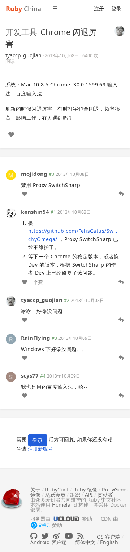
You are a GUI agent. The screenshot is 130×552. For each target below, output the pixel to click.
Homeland (64, 504)
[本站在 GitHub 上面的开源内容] (33, 536)
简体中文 (85, 542)
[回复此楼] (121, 194)
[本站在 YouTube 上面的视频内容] (69, 536)
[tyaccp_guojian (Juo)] (119, 30)
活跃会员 (55, 494)
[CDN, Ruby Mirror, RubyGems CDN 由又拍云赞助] (40, 525)
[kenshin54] (11, 212)
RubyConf (57, 489)
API (89, 494)
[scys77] (11, 376)
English (109, 542)
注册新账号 (40, 448)
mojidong (34, 173)
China (23, 8)
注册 (99, 8)
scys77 (30, 375)
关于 (35, 489)
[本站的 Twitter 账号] (45, 536)
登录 (116, 8)
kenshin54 (35, 211)
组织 (75, 494)
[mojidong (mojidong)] (11, 174)
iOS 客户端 (107, 536)
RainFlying (35, 337)
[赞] (11, 134)
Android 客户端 (48, 542)
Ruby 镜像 (85, 489)
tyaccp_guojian (23, 55)
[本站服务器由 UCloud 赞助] (66, 518)
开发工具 (21, 31)
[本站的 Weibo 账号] (56, 536)
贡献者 (105, 494)
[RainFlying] (11, 338)
